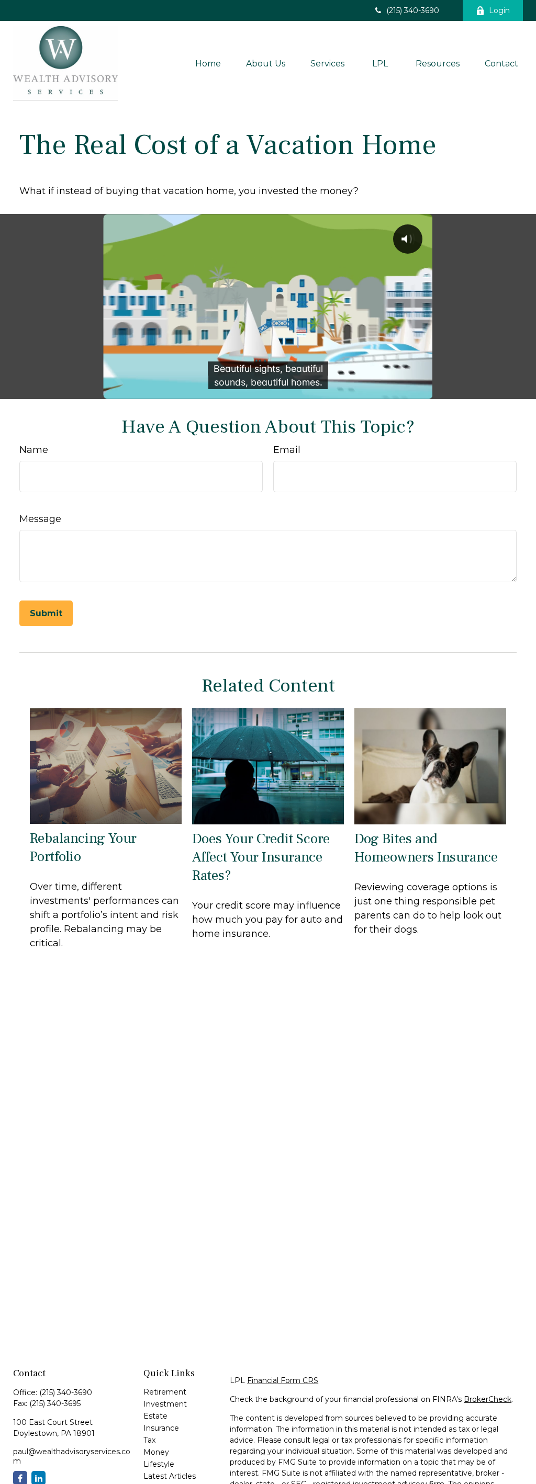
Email (286, 450)
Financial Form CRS (282, 1380)
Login (499, 10)
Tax (149, 1440)
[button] (208, 63)
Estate (155, 1416)
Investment (165, 1404)
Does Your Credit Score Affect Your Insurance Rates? (261, 857)
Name (33, 450)
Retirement (164, 1392)
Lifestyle (158, 1464)
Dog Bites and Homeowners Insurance (426, 848)
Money (156, 1452)
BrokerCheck (487, 1399)
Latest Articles (169, 1476)
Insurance (161, 1428)
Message (40, 519)
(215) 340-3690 (412, 10)
